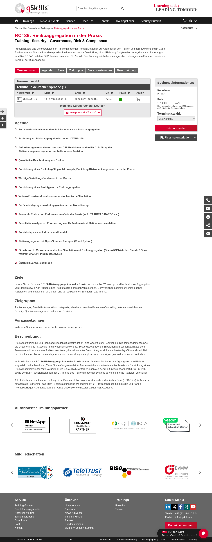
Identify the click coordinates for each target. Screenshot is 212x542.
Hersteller (120, 505)
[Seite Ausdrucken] (208, 217)
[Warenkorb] (138, 99)
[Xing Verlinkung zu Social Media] (187, 507)
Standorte (70, 509)
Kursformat (23, 92)
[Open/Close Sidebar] (2, 111)
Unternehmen (72, 505)
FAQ (17, 524)
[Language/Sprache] (193, 20)
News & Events (49, 21)
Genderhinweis (177, 539)
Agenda (47, 70)
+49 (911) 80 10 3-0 (185, 513)
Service (70, 21)
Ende (78, 92)
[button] (199, 425)
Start (47, 92)
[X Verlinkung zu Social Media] (174, 507)
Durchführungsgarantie (27, 509)
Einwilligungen (149, 539)
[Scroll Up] (71, 539)
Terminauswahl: (169, 113)
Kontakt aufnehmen (181, 525)
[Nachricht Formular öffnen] (208, 208)
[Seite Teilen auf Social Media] (208, 225)
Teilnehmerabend (24, 516)
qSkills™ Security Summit (79, 527)
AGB (163, 539)
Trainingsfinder (125, 21)
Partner (69, 520)
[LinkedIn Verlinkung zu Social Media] (168, 507)
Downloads (21, 520)
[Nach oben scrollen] (208, 233)
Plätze (122, 92)
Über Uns (87, 21)
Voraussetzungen (100, 70)
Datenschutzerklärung (126, 539)
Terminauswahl (27, 70)
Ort (107, 92)
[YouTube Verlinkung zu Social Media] (193, 507)
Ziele (61, 70)
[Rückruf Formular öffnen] (208, 200)
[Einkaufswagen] (185, 20)
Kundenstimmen (74, 524)
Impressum (105, 539)
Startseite (32, 28)
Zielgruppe (76, 70)
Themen (119, 509)
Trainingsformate (24, 505)
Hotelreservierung (24, 513)
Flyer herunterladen (178, 137)
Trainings (28, 21)
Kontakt (104, 21)
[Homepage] (32, 8)
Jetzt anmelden (176, 128)
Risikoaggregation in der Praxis (69, 28)
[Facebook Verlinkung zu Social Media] (181, 507)
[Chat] (203, 533)
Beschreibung (126, 70)
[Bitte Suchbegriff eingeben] (122, 8)
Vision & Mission (74, 516)
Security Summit (150, 21)
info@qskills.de (183, 517)
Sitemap (193, 539)
